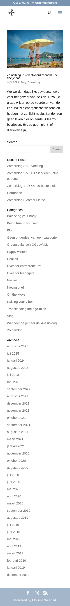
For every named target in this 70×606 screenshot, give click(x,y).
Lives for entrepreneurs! (24, 266)
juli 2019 (13, 525)
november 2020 (18, 453)
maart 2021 (15, 439)
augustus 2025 (17, 346)
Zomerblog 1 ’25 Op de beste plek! (32, 186)
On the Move (16, 294)
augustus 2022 (17, 396)
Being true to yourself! (22, 223)
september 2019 (18, 510)
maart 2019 (15, 553)
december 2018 (18, 575)
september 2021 (18, 425)
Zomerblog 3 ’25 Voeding (25, 166)
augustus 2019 (17, 517)
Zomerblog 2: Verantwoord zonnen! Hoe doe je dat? (32, 77)
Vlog (10, 316)
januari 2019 (16, 567)
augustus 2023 (17, 368)
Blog (23, 82)
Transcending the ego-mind (26, 309)
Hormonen (14, 193)
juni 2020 (13, 482)
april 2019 (14, 546)
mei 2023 (13, 382)
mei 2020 (13, 489)
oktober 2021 (16, 418)
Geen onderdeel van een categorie (32, 237)
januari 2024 (16, 360)
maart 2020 (15, 503)
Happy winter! (17, 252)
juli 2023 (13, 375)
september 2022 (18, 389)
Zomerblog (33, 82)
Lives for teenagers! (21, 273)
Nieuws (12, 280)
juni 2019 (13, 532)
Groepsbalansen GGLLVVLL (27, 244)
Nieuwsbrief (15, 287)
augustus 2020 (17, 467)
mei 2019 (13, 539)
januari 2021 (16, 446)
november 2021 (18, 410)
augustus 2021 (17, 432)
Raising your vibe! (20, 302)
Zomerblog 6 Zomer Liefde (26, 200)
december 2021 (18, 403)
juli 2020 (13, 475)
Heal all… (14, 259)
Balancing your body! (22, 216)
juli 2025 (13, 353)
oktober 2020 (16, 460)
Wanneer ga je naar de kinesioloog (32, 323)
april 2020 (14, 496)
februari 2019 (16, 560)
